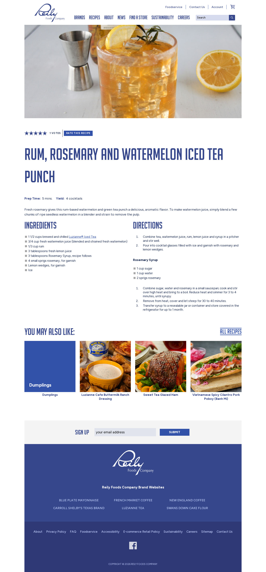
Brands (79, 17)
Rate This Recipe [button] (78, 133)
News (121, 17)
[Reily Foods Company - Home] (49, 13)
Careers (184, 17)
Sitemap (207, 531)
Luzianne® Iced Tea (82, 237)
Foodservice (173, 7)
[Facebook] (133, 546)
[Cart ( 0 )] (232, 6)
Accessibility (110, 531)
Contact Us (197, 7)
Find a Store (138, 17)
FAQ (73, 531)
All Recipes (231, 331)
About (109, 17)
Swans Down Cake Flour (187, 508)
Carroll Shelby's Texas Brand (78, 508)
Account (217, 7)
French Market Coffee (133, 500)
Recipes (94, 17)
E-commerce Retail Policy (141, 531)
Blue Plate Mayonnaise (79, 500)
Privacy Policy (56, 531)
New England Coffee (187, 500)
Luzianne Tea (133, 508)
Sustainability (162, 17)
